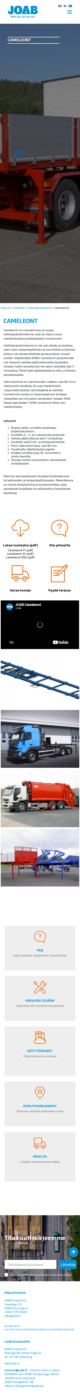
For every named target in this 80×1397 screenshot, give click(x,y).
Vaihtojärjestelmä (39, 307)
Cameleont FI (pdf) (20, 550)
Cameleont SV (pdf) (20, 553)
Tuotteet (19, 307)
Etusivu (5, 307)
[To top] (73, 1252)
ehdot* (68, 1274)
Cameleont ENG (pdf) (20, 557)
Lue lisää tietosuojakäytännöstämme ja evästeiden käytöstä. (39, 1329)
